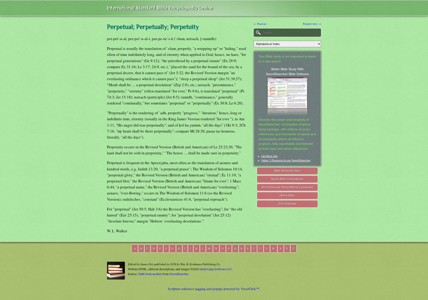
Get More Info (269, 156)
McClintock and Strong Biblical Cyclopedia (287, 187)
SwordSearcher (178, 274)
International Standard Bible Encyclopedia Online (160, 8)
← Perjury (260, 23)
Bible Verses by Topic (287, 170)
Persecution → (312, 23)
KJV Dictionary (287, 203)
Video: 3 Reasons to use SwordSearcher (286, 160)
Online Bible (287, 195)
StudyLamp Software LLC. (216, 269)
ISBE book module (150, 274)
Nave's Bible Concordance (287, 179)
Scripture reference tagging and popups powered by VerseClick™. (214, 288)
